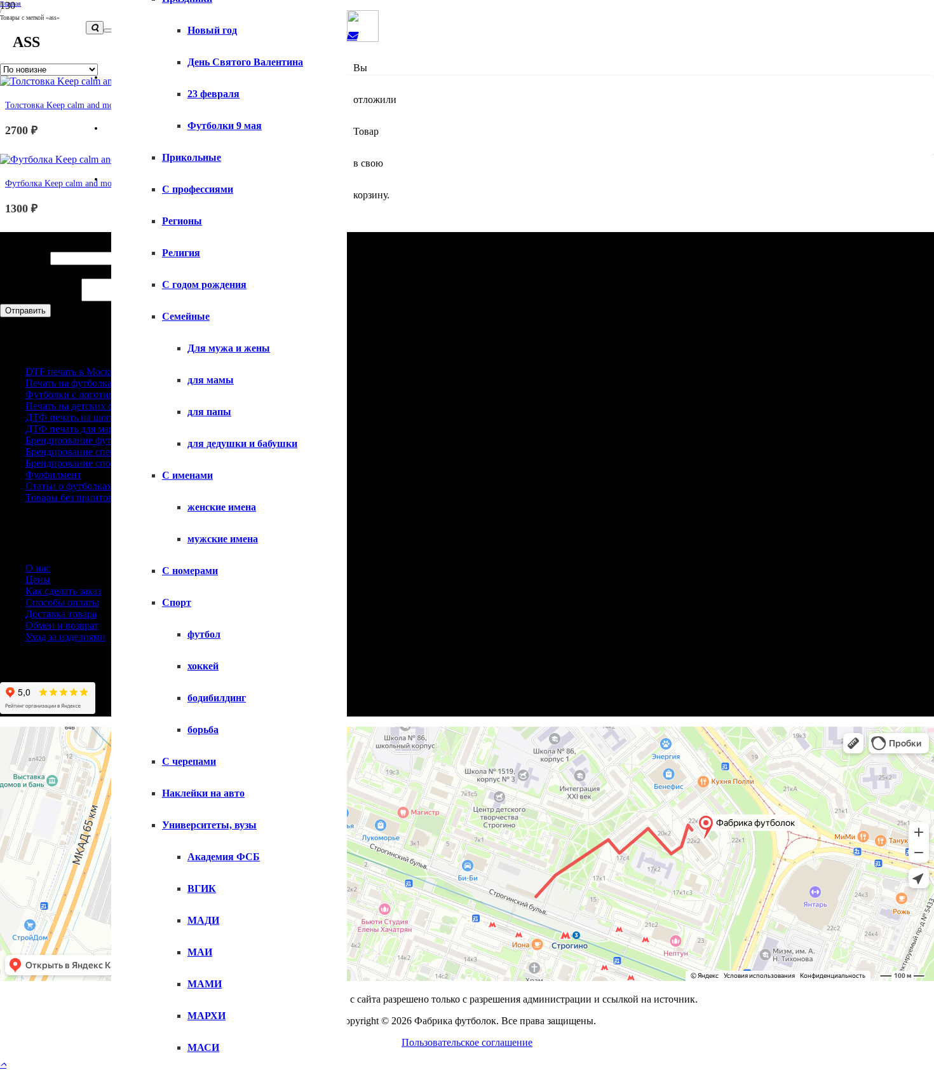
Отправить (25, 310)
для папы (209, 411)
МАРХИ (206, 1015)
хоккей (203, 666)
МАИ (199, 952)
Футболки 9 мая (224, 125)
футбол (203, 634)
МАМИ (204, 983)
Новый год (212, 30)
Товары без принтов (69, 497)
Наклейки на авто (203, 793)
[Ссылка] (352, 36)
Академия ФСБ (223, 856)
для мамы (210, 379)
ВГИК (201, 888)
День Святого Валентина (245, 62)
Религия (181, 252)
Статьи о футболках (68, 486)
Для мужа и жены (228, 348)
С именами (187, 475)
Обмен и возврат (61, 625)
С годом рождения (204, 284)
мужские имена (222, 538)
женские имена (221, 507)
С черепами (189, 761)
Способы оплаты (62, 602)
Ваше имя (25, 257)
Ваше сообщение (40, 297)
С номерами (190, 570)
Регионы (182, 221)
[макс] (363, 38)
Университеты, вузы (209, 825)
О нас (37, 568)
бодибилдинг (216, 697)
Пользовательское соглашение (467, 1042)
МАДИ (203, 920)
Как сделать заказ (63, 591)
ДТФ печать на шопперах (81, 417)
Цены (37, 579)
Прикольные (191, 157)
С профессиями (197, 189)
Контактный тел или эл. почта (69, 271)
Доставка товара (61, 613)
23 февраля (213, 93)
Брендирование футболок (81, 440)
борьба (203, 729)
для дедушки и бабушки (242, 443)
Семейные (186, 316)
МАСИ (203, 1047)
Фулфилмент (53, 474)
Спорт (176, 602)
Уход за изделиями (65, 636)
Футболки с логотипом (75, 394)
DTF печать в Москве (72, 371)
